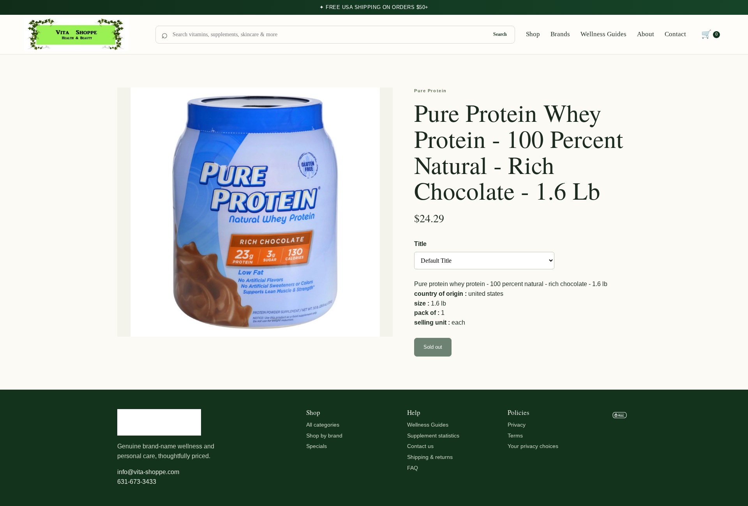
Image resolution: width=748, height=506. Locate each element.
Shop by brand (324, 435)
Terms (515, 435)
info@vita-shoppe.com (148, 472)
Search (500, 34)
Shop (533, 34)
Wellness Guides (603, 34)
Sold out (432, 347)
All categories (322, 425)
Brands (560, 34)
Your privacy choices (533, 446)
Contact (675, 34)
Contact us (420, 446)
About (645, 34)
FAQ (412, 468)
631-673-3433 (136, 481)
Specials (316, 446)
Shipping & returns (430, 457)
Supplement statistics (433, 435)
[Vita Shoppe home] (84, 34)
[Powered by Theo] (620, 448)
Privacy (517, 425)
